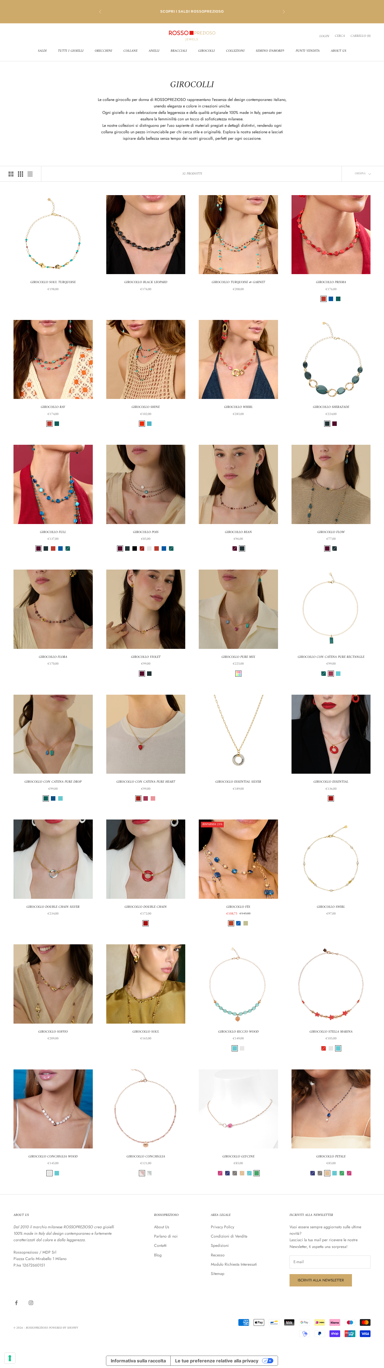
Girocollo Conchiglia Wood (53, 1157)
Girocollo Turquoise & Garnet (238, 282)
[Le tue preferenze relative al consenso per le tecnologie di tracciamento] (9, 1358)
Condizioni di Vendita (229, 1236)
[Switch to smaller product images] (20, 174)
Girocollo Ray (53, 407)
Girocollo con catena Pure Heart (145, 782)
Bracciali (179, 51)
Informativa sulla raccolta (138, 1361)
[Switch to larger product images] (10, 174)
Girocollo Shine (146, 407)
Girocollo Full (53, 532)
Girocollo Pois (146, 532)
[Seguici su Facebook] (16, 1303)
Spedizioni (220, 1245)
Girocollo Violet (146, 657)
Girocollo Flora (53, 657)
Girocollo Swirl (331, 907)
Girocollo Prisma (331, 282)
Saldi (42, 51)
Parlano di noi (166, 1236)
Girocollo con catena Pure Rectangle (331, 657)
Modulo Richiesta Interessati (234, 1264)
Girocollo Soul (145, 1032)
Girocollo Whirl (238, 407)
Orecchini (103, 51)
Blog (158, 1255)
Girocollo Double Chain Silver (53, 907)
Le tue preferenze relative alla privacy (216, 1361)
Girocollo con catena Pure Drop (53, 782)
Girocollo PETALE (330, 1157)
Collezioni (235, 51)
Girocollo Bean (238, 532)
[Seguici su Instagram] (31, 1303)
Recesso (218, 1255)
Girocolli (206, 51)
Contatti (160, 1245)
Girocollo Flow (331, 532)
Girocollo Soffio (53, 1032)
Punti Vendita (308, 51)
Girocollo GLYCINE (238, 1157)
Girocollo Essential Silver (238, 782)
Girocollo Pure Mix (238, 657)
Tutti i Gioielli (70, 51)
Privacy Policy (222, 1227)
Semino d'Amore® (270, 51)
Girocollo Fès (238, 907)
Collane (130, 51)
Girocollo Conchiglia (146, 1157)
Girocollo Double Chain (146, 907)
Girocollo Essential (330, 782)
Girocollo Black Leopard (145, 282)
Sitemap (217, 1273)
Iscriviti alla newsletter (321, 1280)
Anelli (154, 51)
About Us (338, 51)
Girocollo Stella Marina (331, 1032)
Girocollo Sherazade (331, 407)
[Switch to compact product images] (30, 174)
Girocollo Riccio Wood (238, 1032)
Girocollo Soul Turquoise (53, 282)
